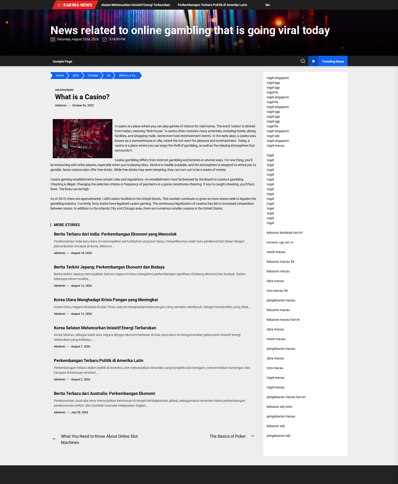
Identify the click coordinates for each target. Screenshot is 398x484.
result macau (276, 339)
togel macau (275, 387)
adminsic (61, 105)
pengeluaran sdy (278, 435)
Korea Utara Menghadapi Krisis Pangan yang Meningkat (106, 299)
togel (270, 155)
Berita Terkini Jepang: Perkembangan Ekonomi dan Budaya (109, 267)
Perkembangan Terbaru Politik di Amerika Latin (98, 360)
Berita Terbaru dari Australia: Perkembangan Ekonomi (104, 393)
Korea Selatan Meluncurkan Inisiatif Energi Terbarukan (105, 327)
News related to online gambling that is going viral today (190, 30)
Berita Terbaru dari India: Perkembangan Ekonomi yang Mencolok (115, 234)
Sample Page (62, 61)
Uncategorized (64, 90)
